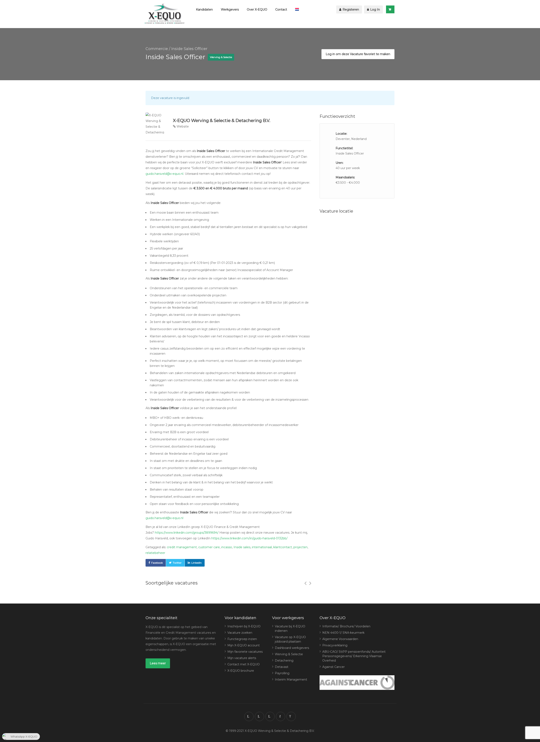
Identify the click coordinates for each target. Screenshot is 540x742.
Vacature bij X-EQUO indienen (290, 628)
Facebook (157, 562)
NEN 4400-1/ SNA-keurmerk (343, 633)
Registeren (350, 9)
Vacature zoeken (239, 633)
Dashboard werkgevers (292, 648)
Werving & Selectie (289, 654)
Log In (374, 9)
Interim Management (291, 679)
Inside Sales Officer (189, 48)
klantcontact (282, 547)
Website (182, 126)
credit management (182, 547)
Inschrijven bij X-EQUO (244, 626)
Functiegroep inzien (242, 639)
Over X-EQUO (257, 9)
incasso (226, 547)
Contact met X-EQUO (243, 664)
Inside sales (242, 547)
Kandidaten (204, 9)
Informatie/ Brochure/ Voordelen (346, 626)
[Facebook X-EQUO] (280, 716)
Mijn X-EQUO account (243, 645)
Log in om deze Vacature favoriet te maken (358, 54)
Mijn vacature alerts (241, 658)
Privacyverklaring (334, 645)
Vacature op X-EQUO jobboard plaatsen (290, 639)
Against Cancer (333, 667)
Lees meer (158, 663)
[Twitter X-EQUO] (291, 716)
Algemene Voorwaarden (340, 639)
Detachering (284, 660)
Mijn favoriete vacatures (245, 652)
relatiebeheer (155, 553)
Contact (281, 9)
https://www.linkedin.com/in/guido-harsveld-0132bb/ (249, 538)
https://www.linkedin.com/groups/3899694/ (187, 532)
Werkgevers (230, 9)
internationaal (262, 547)
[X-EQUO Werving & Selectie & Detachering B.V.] (166, 14)
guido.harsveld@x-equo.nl (164, 174)
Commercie (157, 48)
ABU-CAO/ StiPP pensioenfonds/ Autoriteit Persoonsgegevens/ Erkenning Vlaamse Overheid (354, 656)
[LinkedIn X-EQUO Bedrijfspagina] (259, 716)
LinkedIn (196, 562)
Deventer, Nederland (351, 139)
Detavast (281, 667)
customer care (209, 547)
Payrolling (282, 673)
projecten (300, 547)
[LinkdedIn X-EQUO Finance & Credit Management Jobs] (249, 716)
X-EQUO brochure (240, 671)
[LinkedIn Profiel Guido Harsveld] (270, 716)
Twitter (177, 562)
